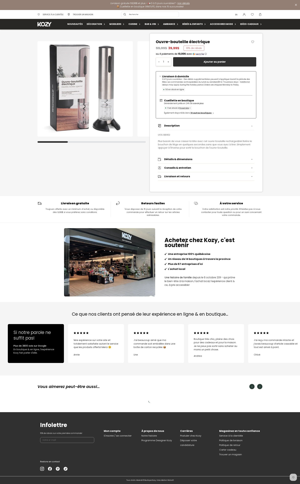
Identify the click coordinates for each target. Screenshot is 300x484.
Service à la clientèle (231, 435)
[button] (206, 54)
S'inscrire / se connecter (118, 435)
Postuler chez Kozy (190, 435)
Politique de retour (229, 445)
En (236, 14)
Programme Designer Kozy (156, 440)
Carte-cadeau (227, 449)
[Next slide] (281, 340)
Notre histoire (149, 435)
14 (201, 113)
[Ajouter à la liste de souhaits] (253, 42)
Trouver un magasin (230, 454)
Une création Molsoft (165, 480)
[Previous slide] (18, 340)
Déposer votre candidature (188, 443)
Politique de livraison (230, 440)
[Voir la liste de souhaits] (252, 14)
